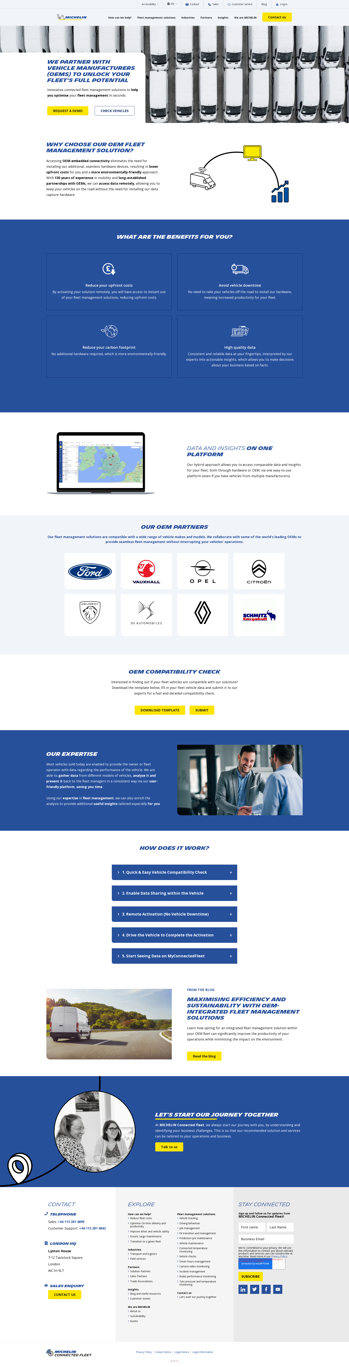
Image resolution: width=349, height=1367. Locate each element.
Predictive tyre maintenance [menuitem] (195, 1238)
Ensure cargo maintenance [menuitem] (146, 1236)
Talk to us (169, 1147)
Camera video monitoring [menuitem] (194, 1266)
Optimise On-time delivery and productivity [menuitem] (148, 1224)
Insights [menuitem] (133, 1289)
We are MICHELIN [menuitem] (139, 1307)
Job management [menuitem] (189, 1228)
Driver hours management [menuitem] (194, 1261)
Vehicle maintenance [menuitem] (191, 1243)
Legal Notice (181, 1352)
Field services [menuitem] (138, 1258)
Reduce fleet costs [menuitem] (141, 1218)
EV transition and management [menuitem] (197, 1233)
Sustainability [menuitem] (137, 1316)
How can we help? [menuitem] (139, 1214)
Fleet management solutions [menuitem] (196, 1214)
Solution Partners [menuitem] (140, 1271)
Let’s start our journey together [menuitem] (197, 1297)
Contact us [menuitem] (184, 1293)
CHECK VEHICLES (115, 111)
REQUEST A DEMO (68, 111)
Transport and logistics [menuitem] (143, 1253)
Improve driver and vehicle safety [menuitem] (149, 1231)
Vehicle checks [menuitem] (187, 1256)
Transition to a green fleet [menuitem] (145, 1241)
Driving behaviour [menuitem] (189, 1223)
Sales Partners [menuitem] (138, 1276)
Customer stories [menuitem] (140, 1298)
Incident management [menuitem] (192, 1271)
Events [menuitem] (134, 1321)
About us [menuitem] (135, 1311)
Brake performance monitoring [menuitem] (197, 1276)
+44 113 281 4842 (92, 1228)
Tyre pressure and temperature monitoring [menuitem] (197, 1283)
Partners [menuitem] (133, 1267)
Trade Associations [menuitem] (141, 1281)
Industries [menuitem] (134, 1249)
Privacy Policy (279, 1256)
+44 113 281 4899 (71, 1221)
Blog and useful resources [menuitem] (145, 1293)
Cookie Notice (163, 1352)
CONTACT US (64, 1294)
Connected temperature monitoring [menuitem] (193, 1249)
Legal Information (202, 1352)
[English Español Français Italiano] (174, 3)
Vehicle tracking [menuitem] (188, 1218)
